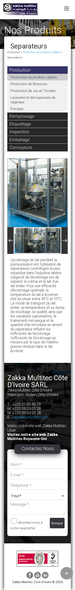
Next (64, 240)
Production (20, 70)
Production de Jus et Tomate (32, 91)
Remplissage (21, 116)
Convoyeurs (20, 147)
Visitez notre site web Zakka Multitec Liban (36, 428)
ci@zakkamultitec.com (30, 417)
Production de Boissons (28, 84)
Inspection (19, 131)
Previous (10, 240)
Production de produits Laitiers (41, 52)
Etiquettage (20, 124)
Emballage (19, 139)
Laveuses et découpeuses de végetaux (32, 99)
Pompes (17, 109)
